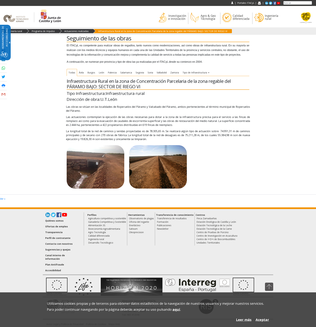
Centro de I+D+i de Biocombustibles (216, 239)
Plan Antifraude (54, 264)
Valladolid (162, 72)
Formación (162, 221)
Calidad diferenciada (99, 235)
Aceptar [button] (262, 319)
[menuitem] (172, 18)
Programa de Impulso (43, 31)
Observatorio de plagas (141, 218)
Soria (150, 72)
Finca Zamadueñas (207, 218)
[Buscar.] (310, 3)
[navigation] (245, 2)
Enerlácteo (134, 225)
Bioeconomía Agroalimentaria (104, 228)
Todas (71, 72)
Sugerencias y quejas (57, 249)
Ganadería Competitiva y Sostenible (107, 221)
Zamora (174, 72)
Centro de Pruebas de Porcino (213, 232)
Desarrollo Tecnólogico (100, 242)
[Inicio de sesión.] (232, 2)
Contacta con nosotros (59, 243)
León (101, 72)
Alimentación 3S (96, 225)
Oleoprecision (136, 232)
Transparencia (54, 232)
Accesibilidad (53, 270)
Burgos (91, 72)
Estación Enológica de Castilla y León (216, 221)
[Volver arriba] (269, 286)
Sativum (133, 228)
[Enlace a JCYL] (50, 15)
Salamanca (126, 72)
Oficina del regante (139, 221)
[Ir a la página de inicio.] (17, 15)
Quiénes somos (54, 220)
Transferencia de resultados (172, 218)
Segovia (140, 72)
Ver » (2, 198)
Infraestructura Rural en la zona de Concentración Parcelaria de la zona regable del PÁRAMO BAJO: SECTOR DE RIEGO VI (162, 31)
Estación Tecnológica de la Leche (214, 225)
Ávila (81, 72)
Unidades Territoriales (208, 242)
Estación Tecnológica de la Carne (214, 228)
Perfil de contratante (57, 238)
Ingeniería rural (14, 31)
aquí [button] (176, 309)
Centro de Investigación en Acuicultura (217, 235)
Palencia (112, 72)
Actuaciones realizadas (76, 31)
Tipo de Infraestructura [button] (195, 72)
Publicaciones (164, 225)
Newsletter (163, 228)
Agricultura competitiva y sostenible (107, 218)
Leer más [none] (243, 319)
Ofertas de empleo (56, 226)
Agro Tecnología (97, 232)
